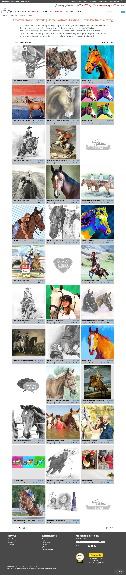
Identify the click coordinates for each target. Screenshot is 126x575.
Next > (111, 528)
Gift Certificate (46, 550)
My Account (93, 1)
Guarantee (45, 544)
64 (26, 528)
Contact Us (45, 539)
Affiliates (11, 544)
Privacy (10, 542)
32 (24, 528)
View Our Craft (46, 11)
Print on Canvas (75, 11)
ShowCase (45, 548)
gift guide (13, 15)
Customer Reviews (14, 541)
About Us (11, 539)
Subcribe (101, 542)
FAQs (43, 546)
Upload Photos (46, 542)
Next (112, 42)
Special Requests (114, 1)
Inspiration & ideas (61, 11)
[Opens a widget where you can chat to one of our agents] (119, 571)
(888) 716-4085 (103, 1)
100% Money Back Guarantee (79, 1)
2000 (29, 1)
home (5, 15)
